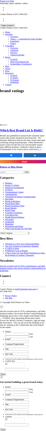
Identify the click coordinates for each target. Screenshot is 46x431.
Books (7, 57)
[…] (39, 149)
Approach (14, 50)
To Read (13, 75)
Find (26, 172)
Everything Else (11, 215)
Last (31, 337)
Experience (14, 41)
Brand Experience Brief (14, 206)
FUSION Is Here (12, 248)
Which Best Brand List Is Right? (21, 130)
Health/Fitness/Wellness (14, 217)
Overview (14, 37)
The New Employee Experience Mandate (22, 246)
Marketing (9, 224)
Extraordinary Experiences (21, 64)
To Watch (14, 78)
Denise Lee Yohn (7, 1)
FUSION (14, 59)
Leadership (9, 222)
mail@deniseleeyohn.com (25, 289)
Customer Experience (13, 213)
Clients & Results (17, 55)
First (31, 334)
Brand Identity (11, 208)
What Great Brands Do (19, 62)
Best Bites (9, 199)
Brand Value (10, 210)
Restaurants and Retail (14, 226)
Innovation (9, 219)
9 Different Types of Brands (16, 251)
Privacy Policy (11, 296)
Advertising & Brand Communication (20, 197)
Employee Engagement (14, 188)
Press (7, 71)
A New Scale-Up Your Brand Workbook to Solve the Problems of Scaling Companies (25, 254)
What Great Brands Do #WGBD (18, 229)
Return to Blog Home (11, 167)
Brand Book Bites (12, 204)
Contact (8, 85)
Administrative (11, 194)
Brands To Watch (12, 185)
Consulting (9, 46)
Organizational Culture (14, 192)
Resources (9, 73)
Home (7, 32)
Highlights (14, 82)
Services (13, 53)
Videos (13, 43)
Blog (7, 66)
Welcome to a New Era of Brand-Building (22, 244)
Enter (3, 374)
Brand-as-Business (12, 201)
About (7, 69)
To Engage (14, 80)
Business (8, 183)
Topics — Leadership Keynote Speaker (26, 39)
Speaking (9, 34)
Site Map (8, 298)
